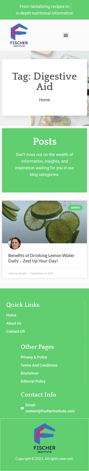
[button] (65, 35)
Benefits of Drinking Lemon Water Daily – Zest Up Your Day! (41, 258)
